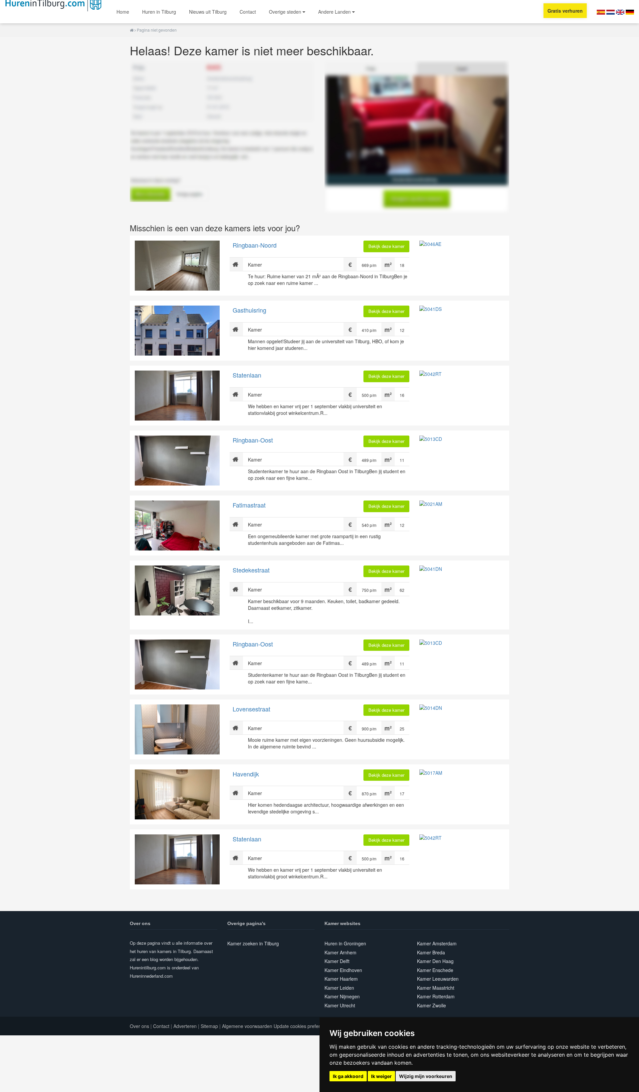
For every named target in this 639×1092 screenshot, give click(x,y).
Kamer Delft (336, 961)
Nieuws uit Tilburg (208, 11)
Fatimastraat (249, 505)
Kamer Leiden (339, 987)
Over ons (139, 1026)
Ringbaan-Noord (255, 245)
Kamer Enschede (435, 970)
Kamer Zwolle (431, 1005)
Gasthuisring (249, 310)
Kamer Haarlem (341, 978)
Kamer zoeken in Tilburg (253, 943)
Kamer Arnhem (340, 952)
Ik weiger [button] (381, 1076)
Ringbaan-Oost (253, 440)
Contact (248, 11)
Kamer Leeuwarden (438, 978)
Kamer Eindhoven (343, 970)
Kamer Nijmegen (342, 996)
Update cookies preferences (303, 1026)
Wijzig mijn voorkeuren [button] (425, 1076)
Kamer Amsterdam (437, 943)
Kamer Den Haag (435, 961)
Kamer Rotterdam (436, 996)
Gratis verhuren (565, 10)
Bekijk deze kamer (386, 246)
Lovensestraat (251, 708)
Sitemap (209, 1026)
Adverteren (185, 1026)
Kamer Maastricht (435, 987)
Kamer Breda (431, 952)
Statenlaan (247, 375)
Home (122, 11)
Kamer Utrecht (339, 1005)
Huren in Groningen (345, 943)
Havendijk (246, 773)
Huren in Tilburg (159, 11)
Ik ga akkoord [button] (348, 1076)
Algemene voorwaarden (247, 1026)
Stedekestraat (251, 569)
